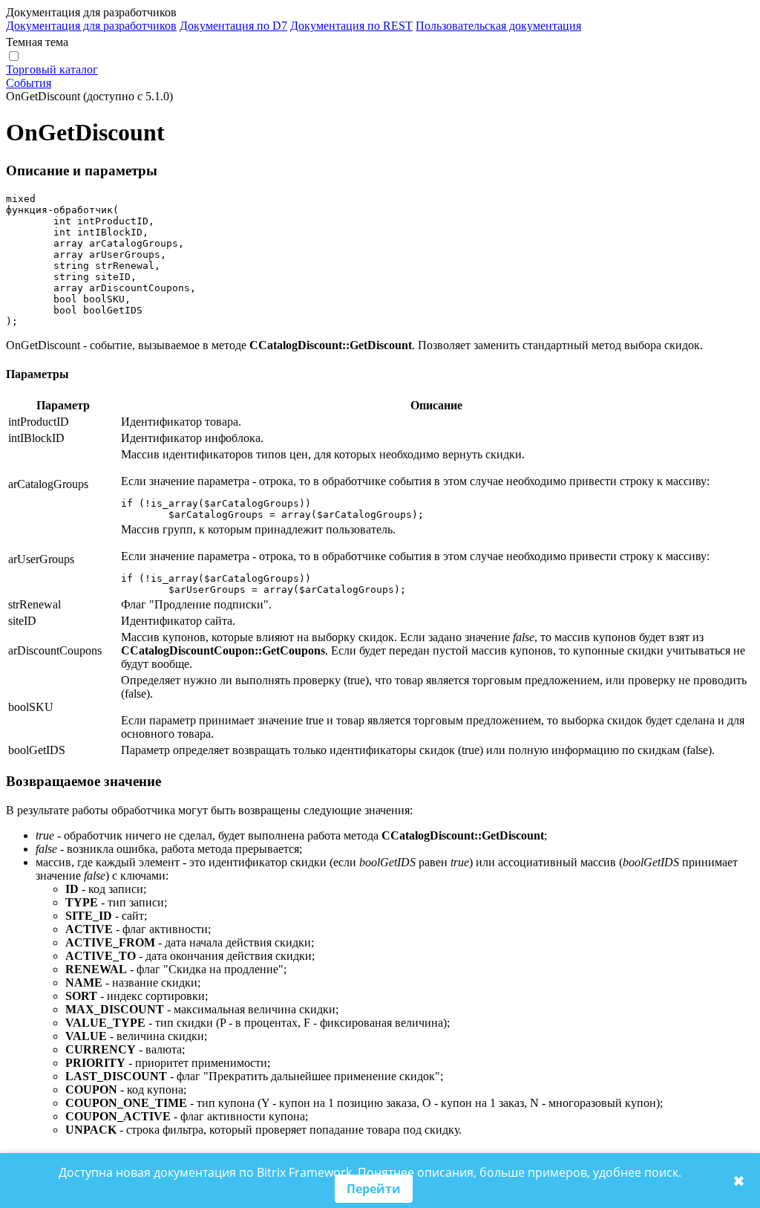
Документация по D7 (233, 25)
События (28, 83)
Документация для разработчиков (91, 25)
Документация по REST (351, 25)
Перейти (374, 1189)
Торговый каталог (52, 69)
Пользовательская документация (498, 25)
